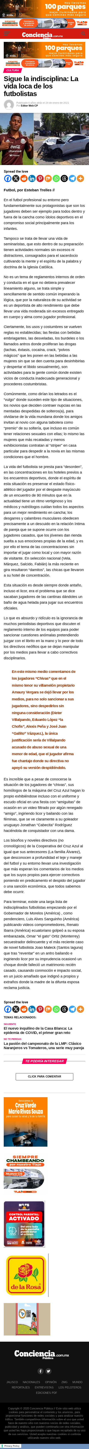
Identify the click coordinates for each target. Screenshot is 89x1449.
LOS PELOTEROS (70, 1387)
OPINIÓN (51, 1382)
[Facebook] (7, 178)
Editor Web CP (29, 105)
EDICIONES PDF (46, 1392)
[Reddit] (24, 178)
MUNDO (77, 1382)
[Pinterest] (40, 178)
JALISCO (12, 1382)
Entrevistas (44, 1387)
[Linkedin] (32, 178)
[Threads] (64, 178)
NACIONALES (31, 1382)
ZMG (64, 1382)
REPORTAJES (21, 1387)
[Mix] (48, 178)
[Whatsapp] (56, 178)
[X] (15, 178)
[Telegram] (72, 178)
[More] (80, 178)
